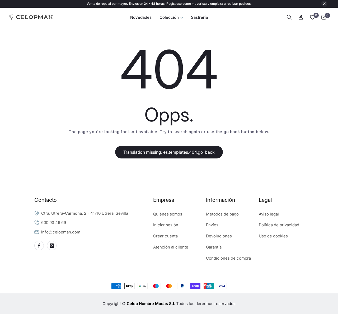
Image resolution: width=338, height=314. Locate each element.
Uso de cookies (273, 235)
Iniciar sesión (165, 224)
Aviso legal (269, 214)
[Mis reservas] (312, 17)
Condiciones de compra (228, 258)
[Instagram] (52, 245)
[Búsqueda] (289, 17)
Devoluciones (219, 235)
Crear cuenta (165, 235)
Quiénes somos (167, 214)
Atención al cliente (170, 247)
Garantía (214, 247)
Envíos (212, 224)
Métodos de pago (222, 214)
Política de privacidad (279, 224)
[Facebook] (39, 245)
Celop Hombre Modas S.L (151, 303)
